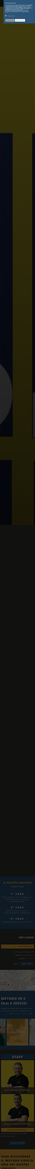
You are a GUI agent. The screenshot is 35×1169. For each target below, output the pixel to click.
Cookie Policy (14, 12)
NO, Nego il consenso (10, 20)
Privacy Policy (24, 12)
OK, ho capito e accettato (20, 20)
